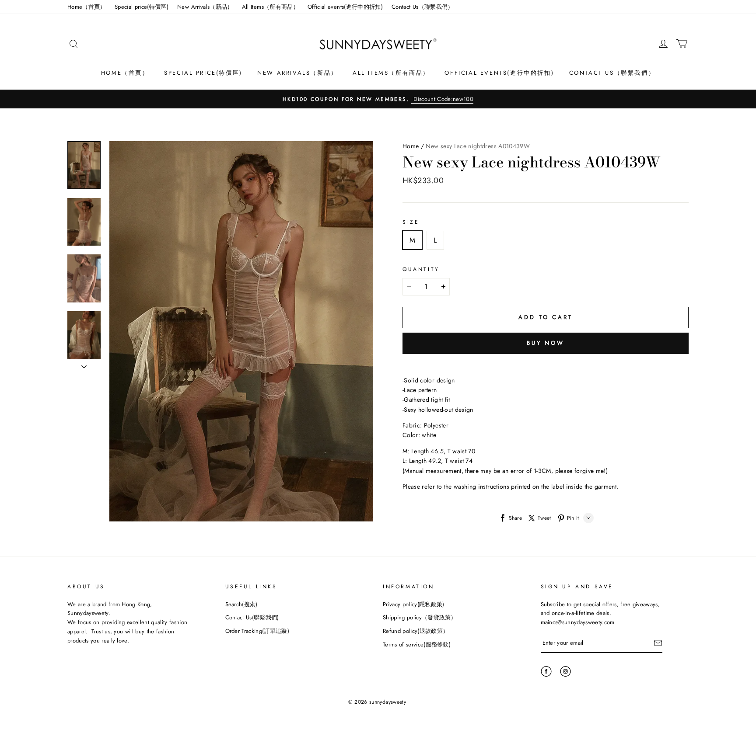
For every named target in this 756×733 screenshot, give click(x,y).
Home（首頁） (86, 7)
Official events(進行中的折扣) (345, 7)
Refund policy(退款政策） (415, 631)
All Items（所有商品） (270, 7)
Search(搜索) (241, 604)
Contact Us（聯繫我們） (423, 7)
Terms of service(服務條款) (417, 644)
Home (410, 146)
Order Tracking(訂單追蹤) (257, 631)
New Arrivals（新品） (205, 7)
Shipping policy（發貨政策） (420, 617)
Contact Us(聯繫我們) (252, 617)
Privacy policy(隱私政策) (413, 604)
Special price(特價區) (141, 7)
